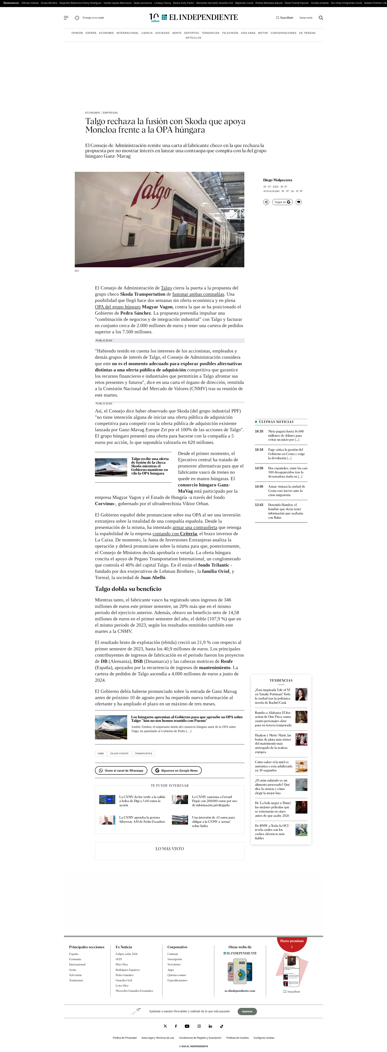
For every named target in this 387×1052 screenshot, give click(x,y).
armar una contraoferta (195, 527)
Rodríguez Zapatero (128, 969)
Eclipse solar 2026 (127, 954)
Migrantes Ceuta (244, 2)
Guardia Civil (124, 980)
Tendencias (211, 32)
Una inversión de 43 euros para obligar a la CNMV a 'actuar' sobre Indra (213, 822)
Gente (177, 32)
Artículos (193, 37)
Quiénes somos (176, 975)
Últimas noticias (30, 2)
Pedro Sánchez (124, 975)
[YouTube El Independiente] (187, 1026)
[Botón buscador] (321, 18)
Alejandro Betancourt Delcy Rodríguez (80, 2)
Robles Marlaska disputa (269, 2)
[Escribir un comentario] (299, 202)
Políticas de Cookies (237, 1038)
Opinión (77, 32)
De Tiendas (307, 32)
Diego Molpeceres (277, 180)
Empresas (110, 112)
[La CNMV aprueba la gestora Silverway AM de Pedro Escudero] (107, 822)
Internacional (128, 32)
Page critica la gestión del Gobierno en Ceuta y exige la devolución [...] (286, 454)
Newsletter (174, 964)
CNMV (101, 753)
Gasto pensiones (143, 2)
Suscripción (174, 959)
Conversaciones (283, 32)
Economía (106, 32)
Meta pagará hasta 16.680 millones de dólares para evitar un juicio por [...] (286, 435)
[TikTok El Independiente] (221, 1027)
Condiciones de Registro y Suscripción (200, 1038)
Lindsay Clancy (162, 2)
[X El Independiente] (165, 1026)
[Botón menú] (66, 18)
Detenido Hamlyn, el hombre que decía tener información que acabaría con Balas (285, 511)
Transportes (143, 753)
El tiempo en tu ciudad (93, 17)
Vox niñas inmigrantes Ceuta (346, 2)
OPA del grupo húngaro (118, 306)
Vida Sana (248, 32)
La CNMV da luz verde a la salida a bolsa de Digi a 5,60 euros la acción (142, 801)
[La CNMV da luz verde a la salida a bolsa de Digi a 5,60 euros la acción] (107, 801)
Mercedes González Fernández (134, 991)
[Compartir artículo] (266, 202)
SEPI (119, 959)
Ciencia (147, 32)
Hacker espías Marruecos (118, 2)
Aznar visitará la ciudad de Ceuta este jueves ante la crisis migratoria (286, 491)
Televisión (230, 32)
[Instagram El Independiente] (199, 1026)
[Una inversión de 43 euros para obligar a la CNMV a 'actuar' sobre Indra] (180, 822)
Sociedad (162, 32)
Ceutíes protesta (320, 2)
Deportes (191, 32)
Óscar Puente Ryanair (297, 2)
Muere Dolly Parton (183, 2)
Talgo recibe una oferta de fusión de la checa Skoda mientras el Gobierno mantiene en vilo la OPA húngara (150, 466)
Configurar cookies (264, 1038)
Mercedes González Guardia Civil (214, 2)
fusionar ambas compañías (198, 294)
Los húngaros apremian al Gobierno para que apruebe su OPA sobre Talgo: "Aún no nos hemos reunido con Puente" (187, 719)
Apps (170, 969)
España (91, 32)
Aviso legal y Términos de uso (157, 1038)
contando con (175, 533)
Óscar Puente (119, 753)
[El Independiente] (193, 17)
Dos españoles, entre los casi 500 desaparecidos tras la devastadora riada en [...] (287, 472)
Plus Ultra (122, 964)
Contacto (172, 954)
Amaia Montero (49, 2)
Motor (263, 32)
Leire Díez (122, 985)
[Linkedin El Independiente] (210, 1026)
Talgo (166, 287)
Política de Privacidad (125, 1038)
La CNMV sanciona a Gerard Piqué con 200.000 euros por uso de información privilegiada (214, 801)
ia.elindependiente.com (240, 991)
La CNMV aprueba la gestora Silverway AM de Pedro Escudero (142, 820)
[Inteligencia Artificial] (240, 983)
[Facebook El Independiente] (176, 1026)
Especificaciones (177, 980)
